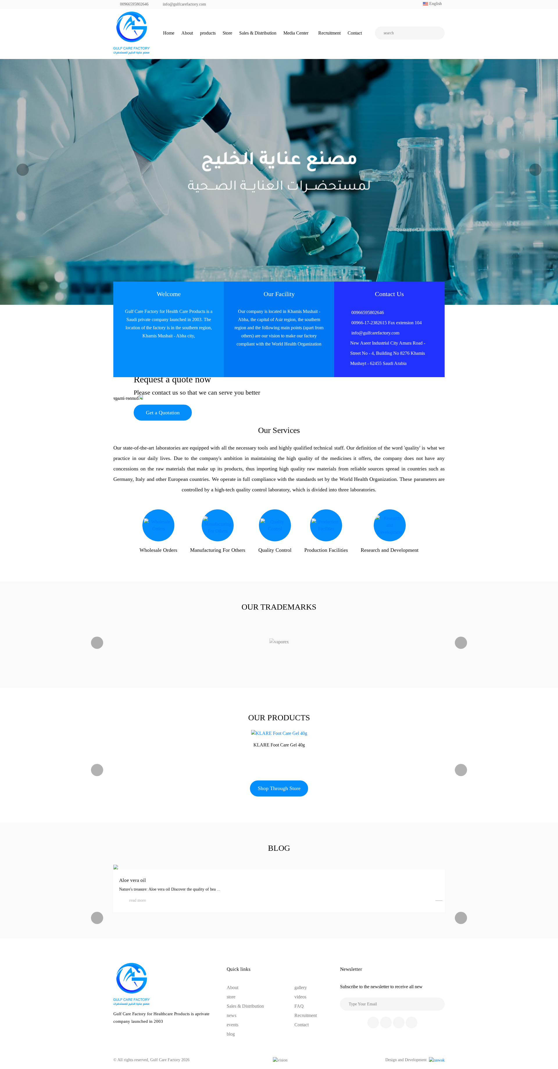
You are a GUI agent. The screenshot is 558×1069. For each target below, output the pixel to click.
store (231, 996)
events (232, 1024)
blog (231, 1034)
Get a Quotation (163, 413)
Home (168, 33)
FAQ (299, 1006)
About (187, 33)
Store (227, 33)
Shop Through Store (279, 788)
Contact (355, 33)
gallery (300, 987)
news (231, 1015)
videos (300, 996)
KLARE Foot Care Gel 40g (279, 744)
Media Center (295, 33)
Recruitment (329, 33)
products (208, 33)
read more (137, 900)
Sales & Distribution (257, 33)
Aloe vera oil (132, 880)
